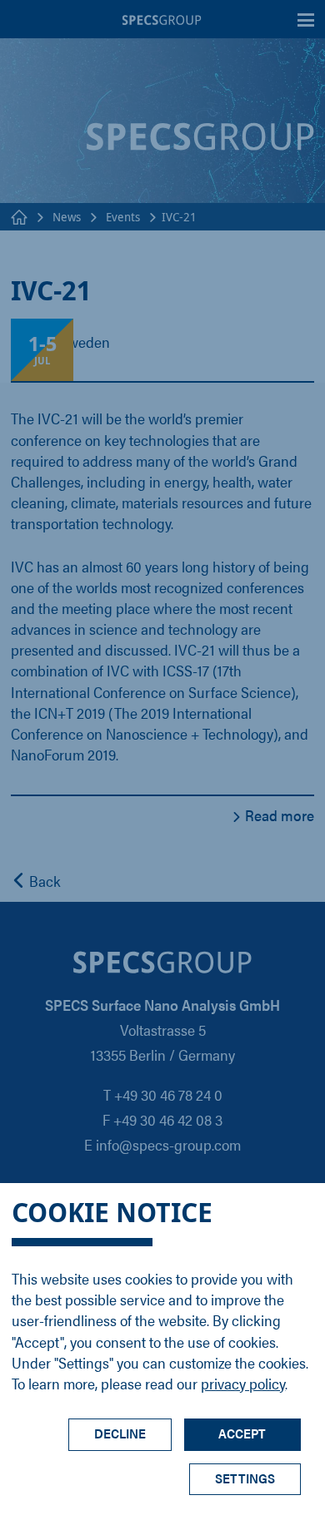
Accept (242, 1433)
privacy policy (243, 1383)
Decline (120, 1433)
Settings (245, 1478)
